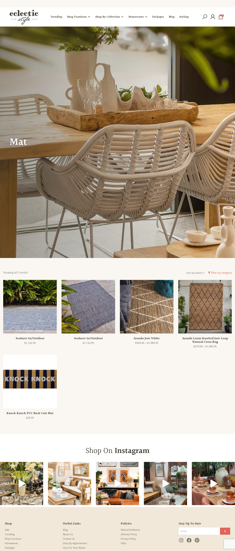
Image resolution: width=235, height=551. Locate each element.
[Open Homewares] (146, 17)
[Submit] (225, 531)
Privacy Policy (128, 538)
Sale (7, 529)
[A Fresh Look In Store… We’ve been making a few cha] (69, 483)
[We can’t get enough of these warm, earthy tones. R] (213, 483)
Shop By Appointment (75, 543)
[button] (205, 17)
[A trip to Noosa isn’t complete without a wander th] (165, 483)
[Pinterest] (197, 540)
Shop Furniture (13, 538)
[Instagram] (181, 540)
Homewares (11, 543)
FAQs (123, 543)
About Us (68, 534)
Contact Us (69, 538)
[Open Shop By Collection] (122, 17)
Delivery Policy (129, 534)
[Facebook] (189, 540)
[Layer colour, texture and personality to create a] (117, 483)
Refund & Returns (130, 529)
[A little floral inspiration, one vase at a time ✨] (21, 483)
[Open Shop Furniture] (89, 17)
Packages (10, 547)
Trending (10, 534)
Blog (65, 529)
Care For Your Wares (74, 547)
